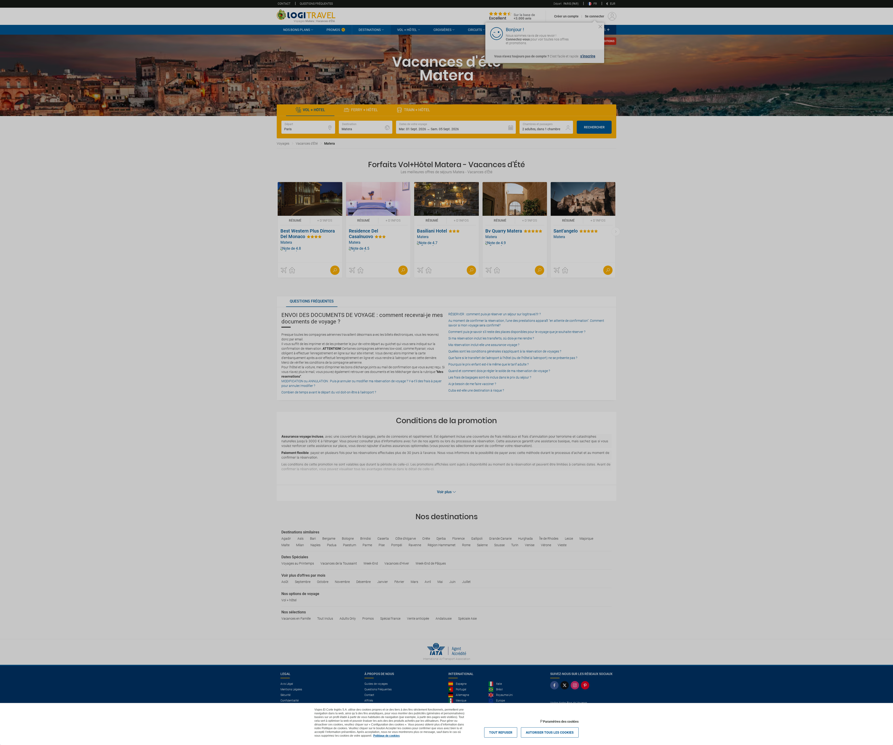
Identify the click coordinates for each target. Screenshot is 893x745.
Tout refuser (500, 732)
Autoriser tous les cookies (550, 732)
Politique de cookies (386, 735)
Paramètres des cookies (561, 721)
